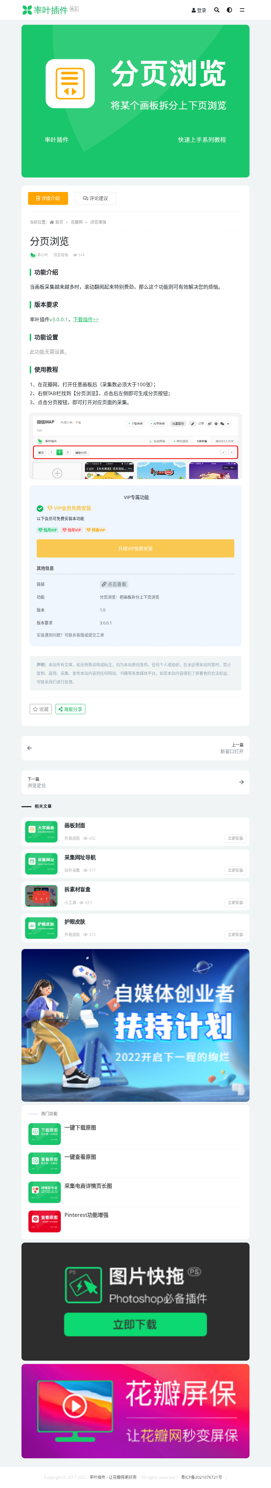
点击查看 (116, 584)
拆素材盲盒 (77, 889)
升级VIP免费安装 (135, 548)
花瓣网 (77, 222)
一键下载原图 (80, 1127)
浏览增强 (98, 222)
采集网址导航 (80, 857)
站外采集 (72, 870)
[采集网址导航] (41, 863)
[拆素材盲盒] (41, 895)
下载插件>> (86, 319)
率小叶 (43, 254)
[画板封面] (41, 831)
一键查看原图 (80, 1156)
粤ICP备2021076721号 (201, 1477)
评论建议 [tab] (99, 198)
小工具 (70, 902)
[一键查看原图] (44, 1163)
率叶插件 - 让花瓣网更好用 (113, 1477)
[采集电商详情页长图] (44, 1192)
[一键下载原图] (44, 1134)
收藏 (43, 709)
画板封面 (74, 825)
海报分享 (72, 709)
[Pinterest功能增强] (44, 1221)
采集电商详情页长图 (88, 1185)
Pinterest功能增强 (86, 1215)
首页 (59, 222)
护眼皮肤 (74, 921)
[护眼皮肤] (41, 928)
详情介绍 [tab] (50, 198)
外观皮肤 (72, 838)
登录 (201, 10)
